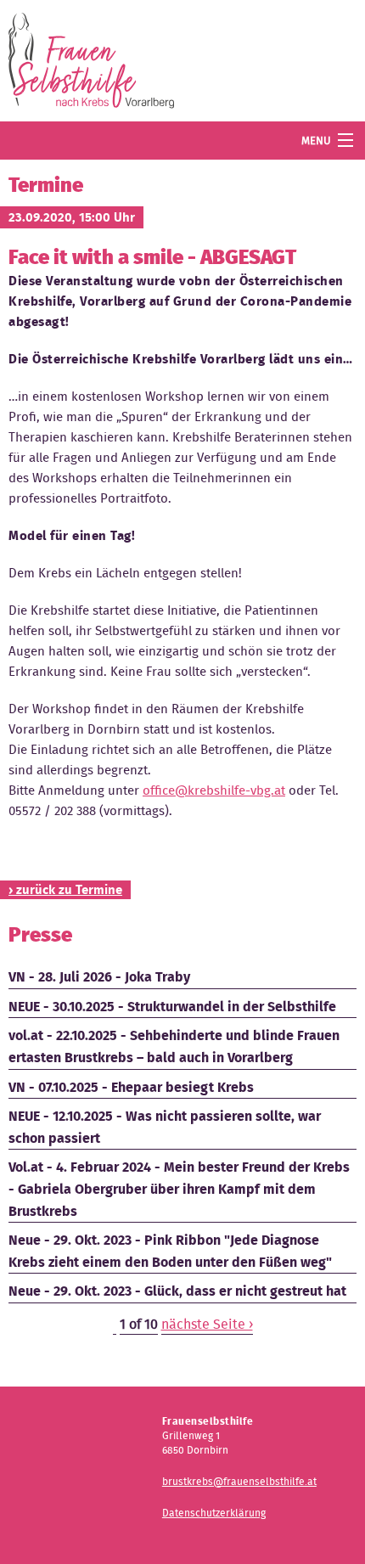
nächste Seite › (207, 1324)
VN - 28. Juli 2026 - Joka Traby (99, 977)
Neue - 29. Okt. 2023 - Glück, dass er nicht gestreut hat (177, 1291)
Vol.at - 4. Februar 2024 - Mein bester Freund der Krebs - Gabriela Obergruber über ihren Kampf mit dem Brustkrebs (179, 1188)
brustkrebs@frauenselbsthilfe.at (239, 1481)
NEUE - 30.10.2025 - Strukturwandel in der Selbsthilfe (172, 1006)
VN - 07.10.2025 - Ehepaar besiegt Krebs (131, 1087)
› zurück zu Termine (65, 889)
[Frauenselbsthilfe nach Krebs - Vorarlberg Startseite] (91, 64)
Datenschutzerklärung (214, 1512)
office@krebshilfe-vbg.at (214, 790)
